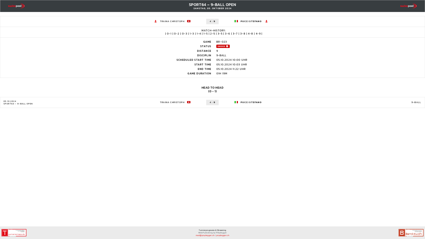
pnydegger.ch (222, 235)
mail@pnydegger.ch (205, 235)
